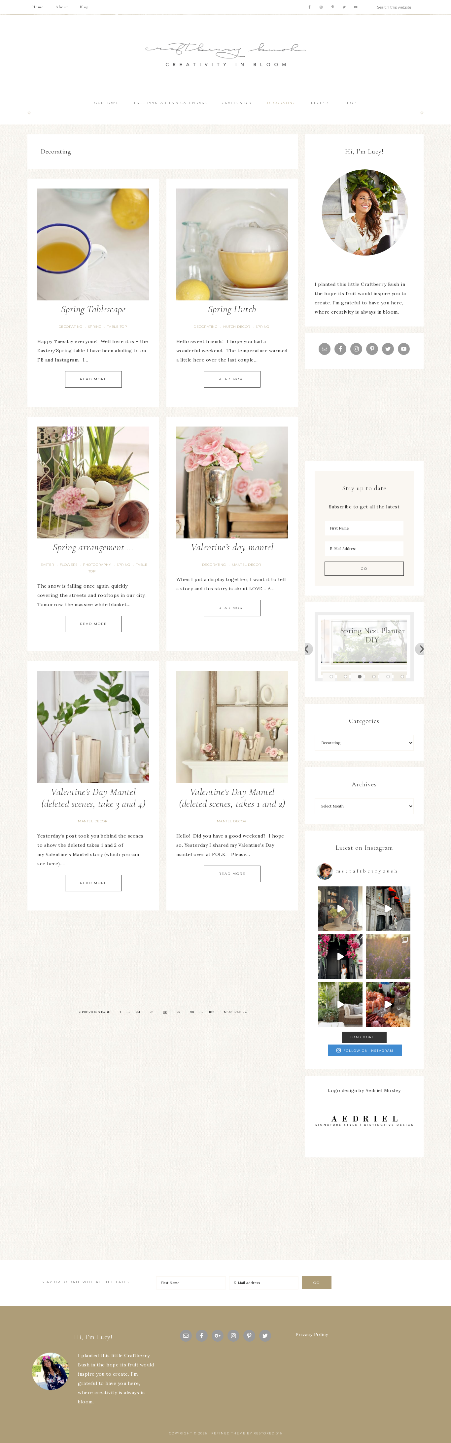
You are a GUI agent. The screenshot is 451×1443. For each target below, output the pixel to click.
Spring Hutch (232, 309)
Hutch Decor (236, 327)
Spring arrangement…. (93, 547)
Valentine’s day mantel (232, 547)
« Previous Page (94, 1012)
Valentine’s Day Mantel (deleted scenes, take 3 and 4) (93, 798)
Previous (306, 648)
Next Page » (235, 1012)
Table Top (117, 327)
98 (192, 1012)
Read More (93, 379)
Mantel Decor (246, 565)
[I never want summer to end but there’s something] (340, 956)
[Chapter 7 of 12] (388, 956)
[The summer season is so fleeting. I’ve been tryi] (388, 1004)
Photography (97, 565)
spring (95, 327)
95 (152, 1012)
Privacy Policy (311, 1334)
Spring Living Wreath (374, 640)
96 (165, 1012)
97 (179, 1012)
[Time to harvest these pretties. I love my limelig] (340, 908)
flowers (69, 565)
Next (421, 648)
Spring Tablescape (93, 309)
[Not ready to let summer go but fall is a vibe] (388, 908)
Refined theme (228, 1433)
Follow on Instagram (368, 1050)
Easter (47, 565)
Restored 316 (268, 1433)
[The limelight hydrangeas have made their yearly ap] (340, 1004)
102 (212, 1012)
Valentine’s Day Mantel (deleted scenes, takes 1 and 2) (232, 798)
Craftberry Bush (225, 54)
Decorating (70, 327)
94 (138, 1012)
